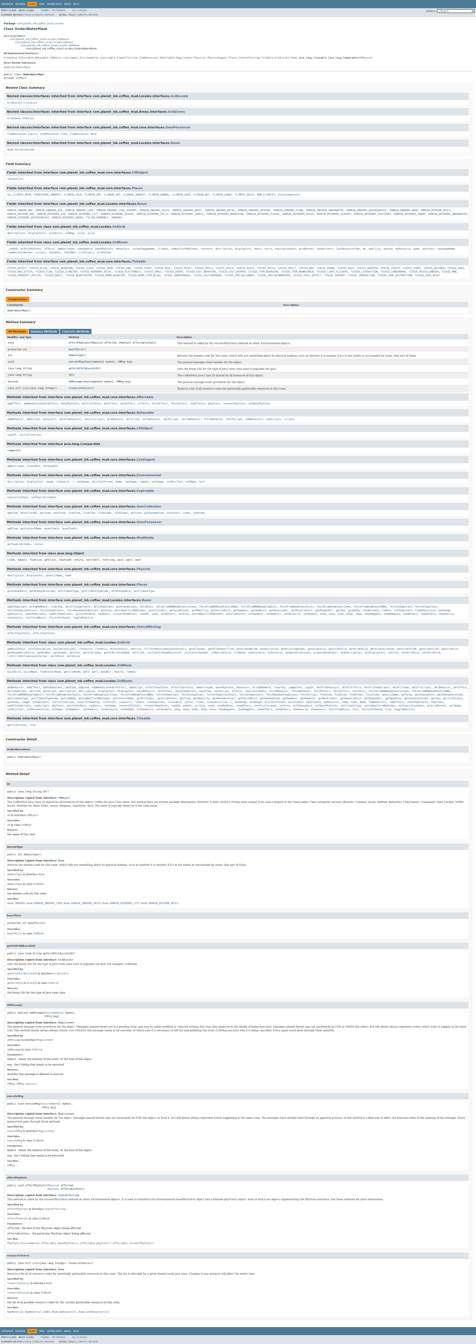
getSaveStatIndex (19, 544)
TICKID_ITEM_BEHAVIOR (263, 271)
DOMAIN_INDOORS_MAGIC (187, 210)
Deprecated (54, 4)
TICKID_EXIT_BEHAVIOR (201, 271)
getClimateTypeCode (95, 590)
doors (258, 248)
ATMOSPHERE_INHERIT (47, 194)
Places (232, 57)
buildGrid (14, 671)
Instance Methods (44, 331)
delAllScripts (94, 419)
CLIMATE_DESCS (244, 194)
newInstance (256, 652)
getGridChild (317, 648)
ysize (91, 233)
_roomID (12, 248)
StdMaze (21, 77)
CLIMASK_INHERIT (134, 194)
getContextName (31, 528)
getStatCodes (92, 652)
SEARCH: (431, 11)
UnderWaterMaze (17, 310)
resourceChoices (80, 388)
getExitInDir (157, 610)
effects (143, 403)
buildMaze (30, 671)
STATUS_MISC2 (183, 268)
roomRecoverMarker (20, 252)
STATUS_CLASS (85, 268)
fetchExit (146, 606)
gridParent (306, 248)
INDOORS (116, 217)
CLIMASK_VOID (181, 194)
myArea (388, 248)
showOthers (410, 613)
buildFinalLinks (64, 648)
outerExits (275, 652)
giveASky (354, 610)
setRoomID (310, 613)
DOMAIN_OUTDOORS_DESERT (117, 213)
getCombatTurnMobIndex (130, 610)
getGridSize (450, 648)
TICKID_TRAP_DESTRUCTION (395, 275)
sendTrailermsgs (265, 705)
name (416, 248)
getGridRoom (72, 671)
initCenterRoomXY (196, 652)
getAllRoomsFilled (220, 648)
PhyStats (125, 342)
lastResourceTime (348, 248)
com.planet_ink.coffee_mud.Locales (40, 23)
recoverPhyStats (234, 403)
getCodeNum (68, 698)
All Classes (79, 10)
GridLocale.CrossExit (22, 102)
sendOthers (167, 613)
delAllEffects (91, 403)
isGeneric (63, 481)
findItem (74, 512)
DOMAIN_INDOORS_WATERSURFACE (366, 210)
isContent (173, 512)
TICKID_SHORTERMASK (176, 275)
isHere (386, 610)
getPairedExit (220, 610)
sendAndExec (225, 705)
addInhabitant (17, 606)
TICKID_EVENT (174, 271)
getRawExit (258, 610)
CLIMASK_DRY (93, 194)
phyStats (428, 248)
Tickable (267, 57)
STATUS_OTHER (326, 268)
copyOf (11, 434)
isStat (38, 544)
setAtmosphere (121, 590)
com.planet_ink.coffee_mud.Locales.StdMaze (50, 45)
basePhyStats (104, 248)
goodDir (106, 671)
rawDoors (104, 613)
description (224, 248)
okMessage (75, 381)
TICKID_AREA (456, 268)
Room (294, 57)
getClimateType (68, 590)
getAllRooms (197, 648)
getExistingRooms (293, 648)
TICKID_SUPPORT (334, 275)
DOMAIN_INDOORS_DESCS (154, 210)
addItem (12, 512)
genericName (54, 575)
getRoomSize (393, 698)
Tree (42, 4)
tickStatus (86, 252)
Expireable (107, 57)
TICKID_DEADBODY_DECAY (95, 271)
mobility (375, 248)
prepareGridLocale (298, 652)
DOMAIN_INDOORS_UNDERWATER (324, 210)
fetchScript (234, 419)
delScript (133, 419)
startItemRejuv (35, 617)
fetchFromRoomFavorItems (334, 606)
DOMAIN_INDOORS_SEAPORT (254, 210)
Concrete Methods (75, 331)
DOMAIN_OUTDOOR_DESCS (436, 210)
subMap (69, 233)
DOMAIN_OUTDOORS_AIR (51, 213)
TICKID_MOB (449, 271)
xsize (81, 233)
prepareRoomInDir (325, 652)
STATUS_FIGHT (143, 268)
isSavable (33, 465)
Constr (37, 15)
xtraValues (104, 252)
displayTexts (37, 233)
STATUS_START (412, 268)
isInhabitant (403, 610)
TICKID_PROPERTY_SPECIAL (24, 275)
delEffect (110, 403)
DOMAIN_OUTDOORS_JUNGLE (187, 213)
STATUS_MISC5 (245, 268)
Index (67, 4)
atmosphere (84, 248)
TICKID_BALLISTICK (20, 271)
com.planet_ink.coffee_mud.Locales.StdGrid (44, 42)
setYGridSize (431, 652)
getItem (136, 512)
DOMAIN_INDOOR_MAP (20, 210)
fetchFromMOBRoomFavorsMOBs (218, 606)
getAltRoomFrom (246, 648)
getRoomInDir (324, 610)
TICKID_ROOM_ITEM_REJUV (144, 275)
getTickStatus (452, 698)
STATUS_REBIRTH (367, 268)
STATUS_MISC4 (224, 268)
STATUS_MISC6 (266, 268)
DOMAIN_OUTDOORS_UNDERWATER (447, 213)
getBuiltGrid (269, 648)
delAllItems (29, 512)
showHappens (372, 613)
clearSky (56, 606)
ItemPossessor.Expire (22, 133)
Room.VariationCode (20, 149)
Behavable (41, 57)
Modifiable (167, 57)
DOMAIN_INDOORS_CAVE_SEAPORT (117, 210)
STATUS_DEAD (105, 268)
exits (268, 248)
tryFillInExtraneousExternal (27, 656)
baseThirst (76, 349)
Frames (45, 10)
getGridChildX (406, 648)
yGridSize (73, 656)
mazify (118, 671)
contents (207, 248)
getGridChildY (429, 648)
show (323, 613)
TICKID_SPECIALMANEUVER (273, 275)
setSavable (50, 465)
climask (162, 248)
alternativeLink (39, 648)
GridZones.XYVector (20, 118)
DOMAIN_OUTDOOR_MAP (20, 213)
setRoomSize (145, 709)
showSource (446, 613)
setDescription (350, 652)
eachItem (59, 512)
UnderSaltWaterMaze (17, 67)
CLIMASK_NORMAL (159, 194)
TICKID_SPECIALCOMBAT (239, 275)
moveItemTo (51, 528)
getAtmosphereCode (42, 590)
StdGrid (118, 226)
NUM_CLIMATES (266, 194)
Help (76, 4)
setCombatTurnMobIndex (207, 613)
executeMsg (76, 361)
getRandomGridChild (20, 652)
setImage (157, 481)
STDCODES (70, 252)
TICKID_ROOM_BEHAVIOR (110, 275)
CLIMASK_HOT (112, 194)
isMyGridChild (220, 652)
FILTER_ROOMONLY (97, 217)
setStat (393, 652)
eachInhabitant (126, 606)
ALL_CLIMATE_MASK (19, 194)
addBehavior (15, 419)
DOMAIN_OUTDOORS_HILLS (152, 213)
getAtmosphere (17, 590)
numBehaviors (254, 419)
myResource (402, 248)
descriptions (16, 233)
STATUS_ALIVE (38, 268)
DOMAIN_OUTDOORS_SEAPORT (334, 213)
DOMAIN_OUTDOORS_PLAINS (263, 213)
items (186, 512)
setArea (183, 613)
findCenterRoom (50, 671)
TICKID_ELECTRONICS (127, 271)
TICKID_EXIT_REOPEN (231, 271)
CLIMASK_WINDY (222, 194)
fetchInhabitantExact (22, 610)
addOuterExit (16, 648)
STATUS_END (123, 268)
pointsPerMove (85, 613)
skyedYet (55, 252)
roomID (144, 613)
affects (49, 248)
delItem (45, 512)
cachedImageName (143, 248)
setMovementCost (38, 709)
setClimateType (144, 590)
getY (95, 671)
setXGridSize (410, 652)
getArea (106, 610)
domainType (76, 355)
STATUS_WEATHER (434, 268)
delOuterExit (119, 648)
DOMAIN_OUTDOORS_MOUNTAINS (225, 213)
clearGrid (85, 648)
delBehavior (115, 419)
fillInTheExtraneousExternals (165, 648)
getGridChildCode (382, 648)
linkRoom (239, 652)
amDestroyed (66, 248)
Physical (200, 57)
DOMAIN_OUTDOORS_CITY (83, 213)
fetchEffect (160, 403)
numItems (199, 512)
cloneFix (101, 648)
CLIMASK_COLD (73, 194)
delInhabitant (103, 606)
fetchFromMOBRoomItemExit (258, 606)
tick (388, 709)
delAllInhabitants (78, 606)
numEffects (197, 403)
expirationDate (285, 248)
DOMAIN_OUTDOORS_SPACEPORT (372, 213)
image (49, 481)
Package (20, 4)
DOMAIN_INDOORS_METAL (220, 210)
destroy (136, 648)
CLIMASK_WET (201, 194)
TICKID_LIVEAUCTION (364, 271)
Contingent (70, 57)
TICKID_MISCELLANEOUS (424, 271)
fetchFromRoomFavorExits (296, 606)
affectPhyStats (31, 248)
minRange (83, 481)
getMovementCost (224, 698)
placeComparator (289, 194)
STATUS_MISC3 (204, 268)
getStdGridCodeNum (116, 652)
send (154, 613)
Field (28, 15)
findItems (104, 512)
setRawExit (273, 613)
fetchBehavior (191, 419)
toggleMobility (83, 617)
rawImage (131, 481)
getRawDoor (240, 610)
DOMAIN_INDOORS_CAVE (79, 210)
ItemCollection (127, 57)
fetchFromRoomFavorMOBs (370, 606)
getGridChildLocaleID (83, 368)
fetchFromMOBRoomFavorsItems (176, 606)
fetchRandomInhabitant (82, 610)
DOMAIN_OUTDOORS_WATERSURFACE (28, 217)
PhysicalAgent (217, 57)
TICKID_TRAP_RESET (427, 275)
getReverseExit (301, 610)
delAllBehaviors (70, 419)
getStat (75, 652)
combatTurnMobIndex (184, 248)
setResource (292, 613)
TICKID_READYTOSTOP (78, 275)
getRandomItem (153, 512)
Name (119, 481)
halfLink (138, 652)
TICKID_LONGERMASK (393, 271)
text (202, 481)
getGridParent (179, 610)
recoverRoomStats (125, 613)
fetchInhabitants (52, 610)
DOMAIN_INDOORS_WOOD (404, 210)
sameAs (144, 481)
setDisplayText (374, 652)
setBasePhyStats (259, 403)
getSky (340, 610)
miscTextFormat (102, 481)
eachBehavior (151, 419)
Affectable (26, 57)
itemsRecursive (425, 610)
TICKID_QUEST (53, 275)
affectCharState (18, 633)
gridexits (55, 233)
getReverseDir (278, 610)
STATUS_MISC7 (287, 268)
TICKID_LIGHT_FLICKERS (332, 271)
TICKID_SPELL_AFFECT (307, 275)
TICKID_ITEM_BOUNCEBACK (297, 271)
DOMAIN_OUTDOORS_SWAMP (409, 213)
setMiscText (174, 481)
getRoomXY (43, 652)
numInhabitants (35, 613)
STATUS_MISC (163, 268)
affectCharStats (44, 633)
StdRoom (120, 242)
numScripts (273, 419)
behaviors (122, 248)
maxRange (445, 610)
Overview (7, 4)
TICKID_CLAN (44, 271)
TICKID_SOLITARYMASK (207, 275)
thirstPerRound (59, 617)
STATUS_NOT (306, 268)
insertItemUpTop (88, 702)
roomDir (131, 671)
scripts (41, 252)
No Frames (58, 10)
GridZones (10, 57)
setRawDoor (255, 613)
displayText (243, 248)
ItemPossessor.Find (53, 133)
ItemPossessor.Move (83, 133)
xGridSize (57, 656)
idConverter (15, 178)
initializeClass (30, 434)
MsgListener (184, 57)
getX (86, 671)
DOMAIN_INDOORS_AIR (49, 210)
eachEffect (127, 403)
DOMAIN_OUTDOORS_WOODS (67, 217)
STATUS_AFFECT (17, 268)
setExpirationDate (43, 497)
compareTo (295, 687)
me (364, 248)
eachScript (170, 419)
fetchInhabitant (401, 606)
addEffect (14, 403)
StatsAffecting (249, 57)
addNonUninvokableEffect (41, 403)
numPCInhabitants (61, 613)
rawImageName (446, 248)
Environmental (89, 57)
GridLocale (281, 57)
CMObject (56, 57)
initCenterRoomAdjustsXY (164, 652)
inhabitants (325, 248)
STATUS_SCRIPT (390, 268)
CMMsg (121, 361)
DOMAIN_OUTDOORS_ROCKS (298, 213)
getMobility (200, 610)
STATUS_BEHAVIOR (61, 268)
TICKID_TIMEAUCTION (361, 275)
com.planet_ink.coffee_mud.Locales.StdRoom (39, 39)
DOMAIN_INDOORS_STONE (288, 210)
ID (70, 374)
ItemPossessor (148, 57)
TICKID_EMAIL (153, 271)
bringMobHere (38, 606)
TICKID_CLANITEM (66, 271)
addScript (33, 419)
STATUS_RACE (345, 268)
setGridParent (235, 613)
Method (49, 15)
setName (191, 481)
